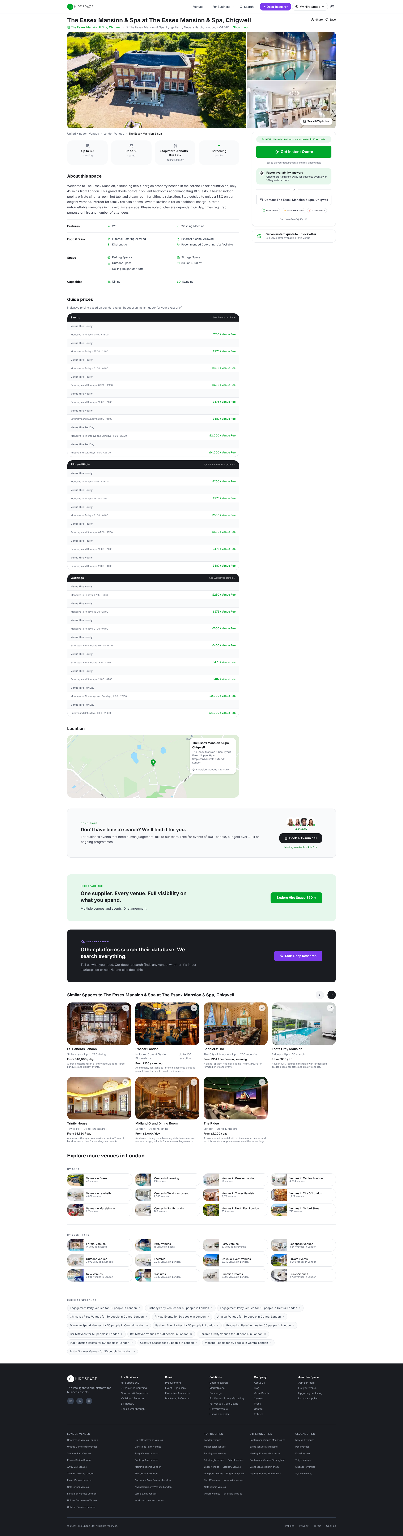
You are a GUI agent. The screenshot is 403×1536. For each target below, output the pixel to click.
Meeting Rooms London (148, 1466)
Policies (258, 1414)
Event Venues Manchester (264, 1446)
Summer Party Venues (79, 1453)
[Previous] (320, 995)
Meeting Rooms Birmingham (265, 1473)
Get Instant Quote (297, 151)
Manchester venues (215, 1446)
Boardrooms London (146, 1473)
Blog (256, 1387)
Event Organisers (175, 1387)
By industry (127, 1403)
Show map (240, 27)
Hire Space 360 (130, 1382)
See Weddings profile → (222, 577)
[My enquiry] (332, 6)
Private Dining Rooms (79, 1460)
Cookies (331, 1525)
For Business (221, 6)
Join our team (306, 1382)
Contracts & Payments (134, 1393)
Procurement (173, 1382)
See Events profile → (224, 317)
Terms (317, 1525)
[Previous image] (72, 1023)
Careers (259, 1398)
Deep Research (277, 6)
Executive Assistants (177, 1393)
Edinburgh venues (214, 1460)
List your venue (218, 1408)
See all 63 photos (318, 121)
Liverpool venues (213, 1473)
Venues (198, 6)
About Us (259, 1382)
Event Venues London (79, 1480)
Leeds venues (211, 1466)
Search (249, 6)
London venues (212, 1440)
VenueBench (261, 1393)
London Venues (113, 133)
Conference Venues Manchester (267, 1440)
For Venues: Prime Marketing (226, 1398)
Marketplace (217, 1387)
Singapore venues (305, 1466)
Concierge (215, 1393)
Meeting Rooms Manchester (265, 1453)
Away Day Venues (77, 1466)
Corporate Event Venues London (153, 1480)
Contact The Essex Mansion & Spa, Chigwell (296, 199)
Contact (258, 1408)
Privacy (304, 1525)
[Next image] (126, 1023)
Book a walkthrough (133, 1408)
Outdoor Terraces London (81, 1507)
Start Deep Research (301, 956)
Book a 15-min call (303, 838)
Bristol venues (235, 1460)
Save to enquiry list (296, 219)
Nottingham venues (215, 1486)
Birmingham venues (215, 1453)
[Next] (331, 995)
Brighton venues (235, 1473)
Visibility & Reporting (133, 1398)
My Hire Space (310, 6)
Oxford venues (212, 1493)
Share (319, 19)
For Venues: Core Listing (223, 1403)
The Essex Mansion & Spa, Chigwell (96, 27)
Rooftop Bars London (146, 1460)
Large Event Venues (146, 1493)
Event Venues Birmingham (264, 1466)
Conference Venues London (82, 1440)
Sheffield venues (233, 1493)
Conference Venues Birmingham (267, 1460)
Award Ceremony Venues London (153, 1486)
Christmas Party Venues (148, 1446)
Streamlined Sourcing (134, 1387)
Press (257, 1403)
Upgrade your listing (310, 1393)
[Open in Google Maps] (153, 766)
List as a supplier (219, 1414)
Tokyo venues (303, 1460)
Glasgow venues (231, 1466)
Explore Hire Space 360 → (296, 898)
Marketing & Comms (177, 1398)
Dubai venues (302, 1453)
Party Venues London (146, 1453)
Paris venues (302, 1446)
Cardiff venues (212, 1480)
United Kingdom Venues (83, 133)
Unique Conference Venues (82, 1446)
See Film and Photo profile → (219, 464)
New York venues (304, 1440)
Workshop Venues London (149, 1500)
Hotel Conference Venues (149, 1440)
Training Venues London (80, 1473)
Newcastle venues (233, 1480)
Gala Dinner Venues (78, 1486)
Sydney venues (303, 1473)
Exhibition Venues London (82, 1493)
